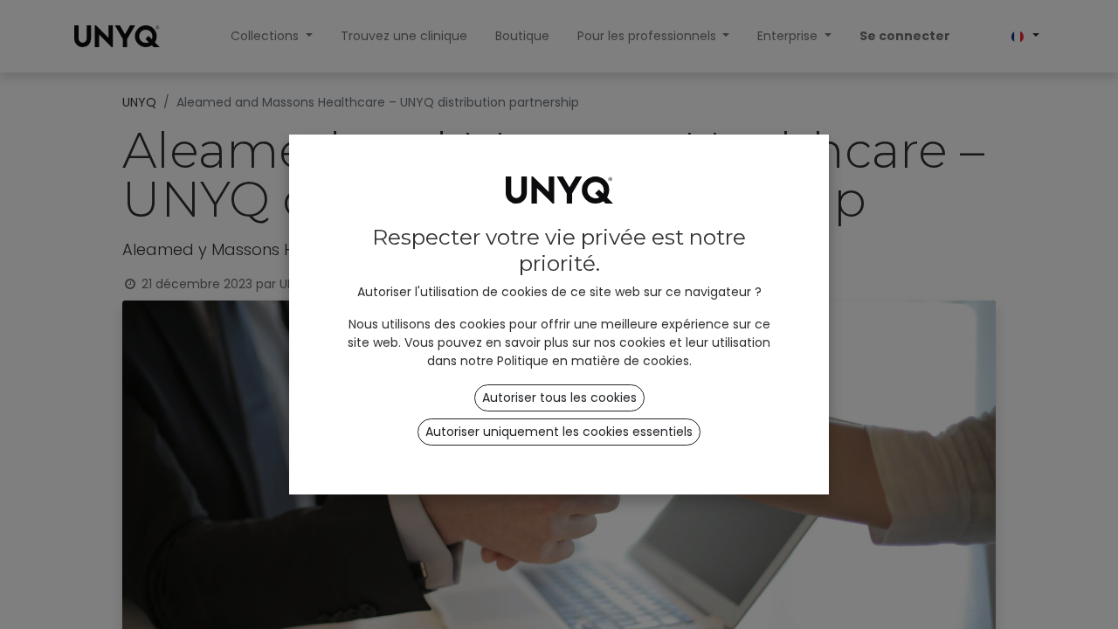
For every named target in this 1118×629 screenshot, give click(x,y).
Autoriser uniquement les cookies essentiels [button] (559, 431)
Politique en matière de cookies (593, 361)
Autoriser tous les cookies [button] (559, 397)
